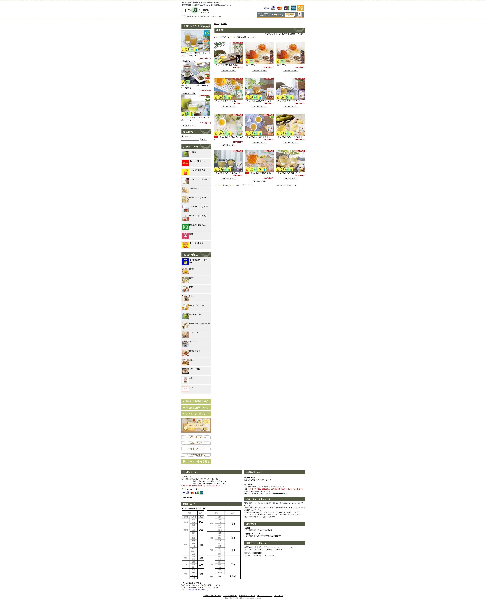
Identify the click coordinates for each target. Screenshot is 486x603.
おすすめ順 (282, 34)
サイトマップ (279, 596)
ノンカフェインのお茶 (198, 179)
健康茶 (224, 24)
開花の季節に (194, 188)
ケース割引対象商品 (197, 170)
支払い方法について (230, 596)
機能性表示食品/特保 (197, 225)
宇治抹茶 (192, 152)
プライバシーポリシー (264, 596)
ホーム (216, 24)
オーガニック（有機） (198, 216)
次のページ (291, 185)
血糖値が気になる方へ (198, 197)
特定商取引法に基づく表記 (212, 596)
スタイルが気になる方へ (199, 207)
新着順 (300, 34)
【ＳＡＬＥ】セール (197, 161)
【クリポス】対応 (196, 243)
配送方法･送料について (247, 596)
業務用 (192, 234)
